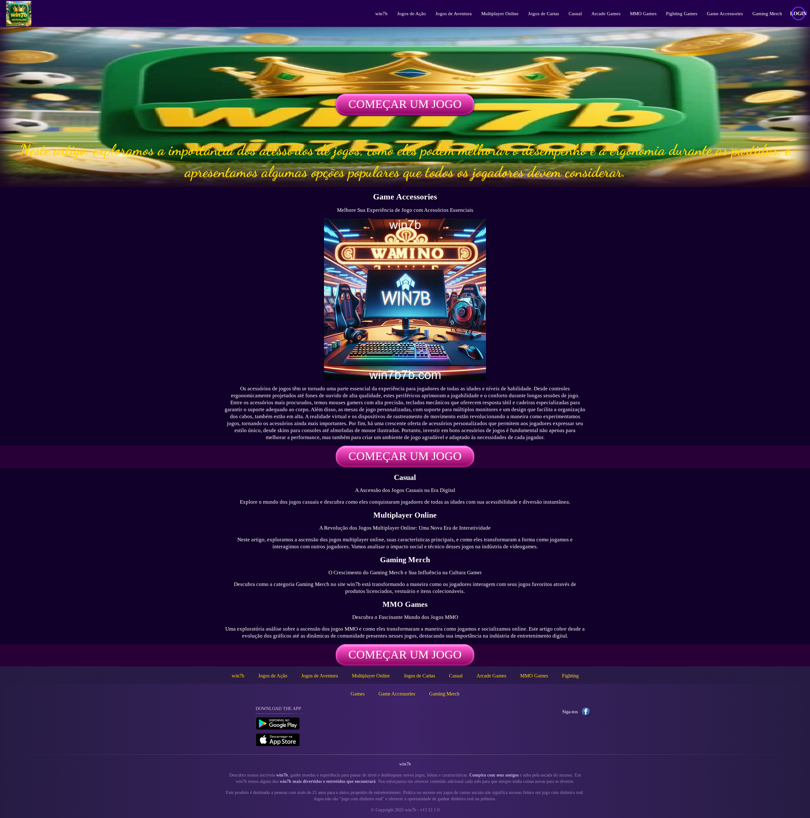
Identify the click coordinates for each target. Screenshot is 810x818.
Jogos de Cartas (543, 13)
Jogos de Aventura (453, 13)
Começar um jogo (405, 104)
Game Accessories (725, 13)
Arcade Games (605, 13)
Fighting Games (681, 13)
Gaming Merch (767, 13)
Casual (575, 13)
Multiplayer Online (500, 13)
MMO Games (643, 13)
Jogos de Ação (411, 13)
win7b (381, 13)
